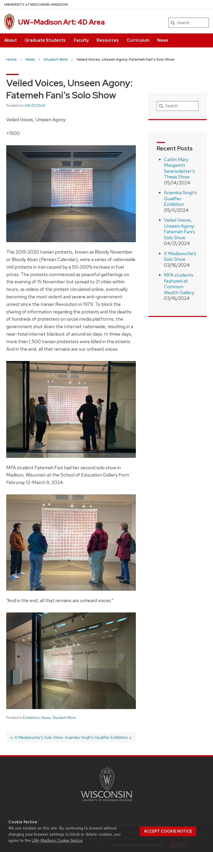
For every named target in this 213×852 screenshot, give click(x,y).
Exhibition (31, 717)
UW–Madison (36, 4)
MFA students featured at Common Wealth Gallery (179, 283)
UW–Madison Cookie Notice (57, 840)
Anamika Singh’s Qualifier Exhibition (180, 198)
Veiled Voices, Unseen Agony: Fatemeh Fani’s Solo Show (179, 229)
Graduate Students (45, 40)
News (162, 40)
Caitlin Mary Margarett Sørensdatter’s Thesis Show (179, 168)
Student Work (64, 717)
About (10, 40)
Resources (108, 40)
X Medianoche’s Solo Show (180, 256)
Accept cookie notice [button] (168, 831)
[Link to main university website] (106, 802)
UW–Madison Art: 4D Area (61, 22)
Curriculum (138, 40)
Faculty (81, 40)
